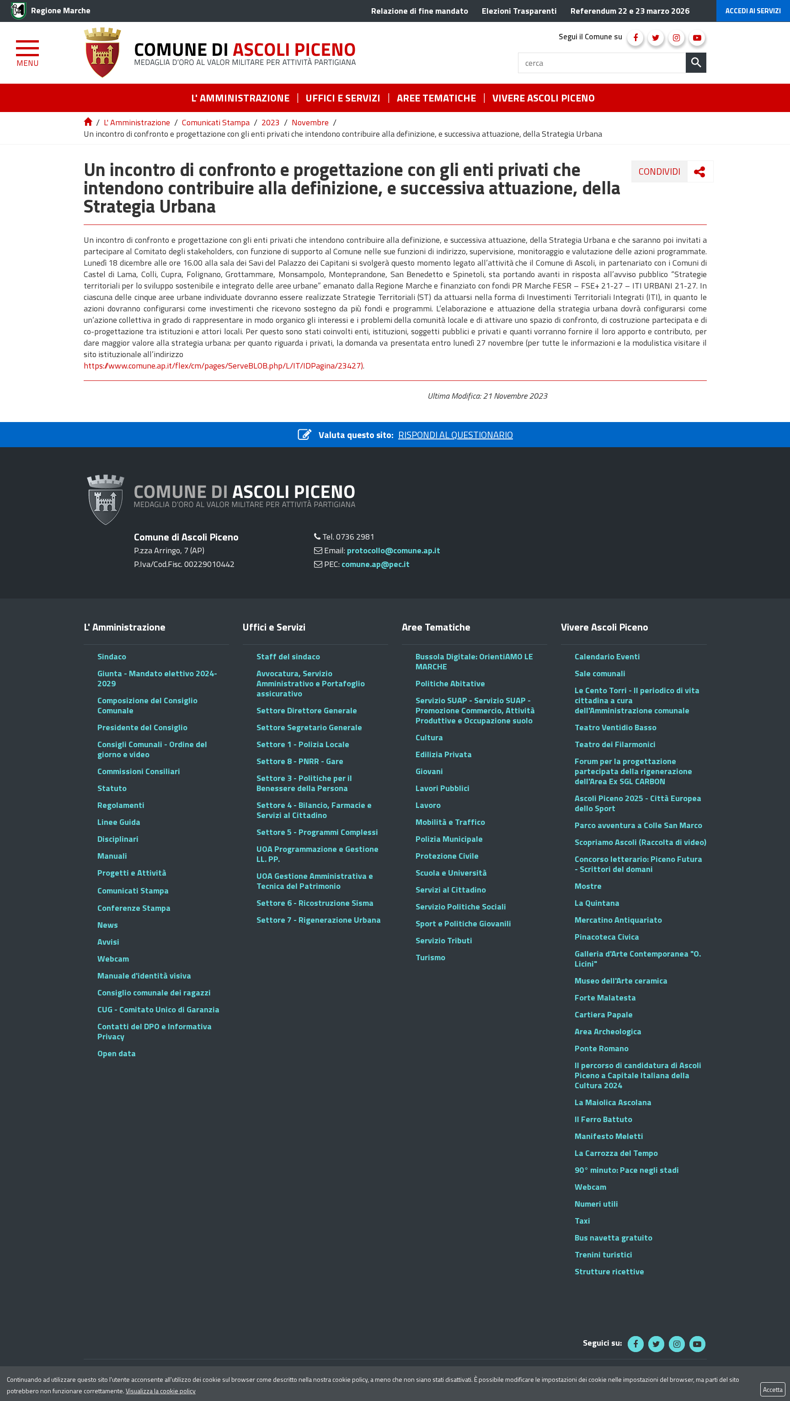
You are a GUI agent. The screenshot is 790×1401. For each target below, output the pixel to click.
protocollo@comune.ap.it (393, 550)
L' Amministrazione (137, 122)
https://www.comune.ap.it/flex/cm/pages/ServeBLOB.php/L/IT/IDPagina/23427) (223, 365)
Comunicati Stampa (216, 122)
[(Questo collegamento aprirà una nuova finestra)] (635, 38)
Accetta (773, 1389)
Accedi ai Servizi (753, 10)
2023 (271, 122)
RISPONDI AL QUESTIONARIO (455, 435)
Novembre (310, 122)
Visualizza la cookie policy (161, 1391)
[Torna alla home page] (89, 122)
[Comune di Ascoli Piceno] (223, 53)
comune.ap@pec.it (376, 564)
